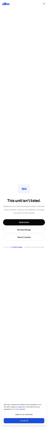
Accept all (24, 420)
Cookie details (19, 409)
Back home (24, 222)
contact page (17, 247)
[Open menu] (44, 4)
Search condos (24, 237)
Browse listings (24, 230)
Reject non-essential (24, 414)
